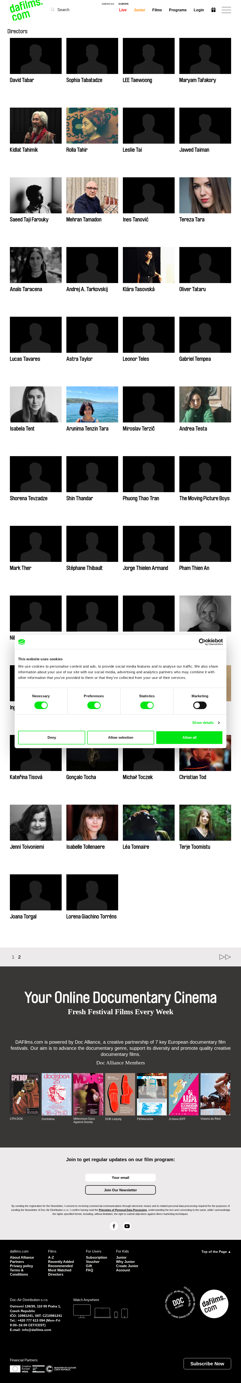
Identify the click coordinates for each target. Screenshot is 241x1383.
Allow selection (120, 737)
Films (157, 10)
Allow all (189, 737)
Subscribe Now (207, 1363)
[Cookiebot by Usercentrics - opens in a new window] (202, 641)
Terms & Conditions (19, 1272)
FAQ (89, 1270)
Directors (55, 1274)
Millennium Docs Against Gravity (84, 1120)
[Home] (27, 10)
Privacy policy (21, 1266)
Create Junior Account (127, 1268)
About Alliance (22, 1257)
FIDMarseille (145, 1119)
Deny (52, 737)
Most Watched (59, 1270)
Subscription (95, 1257)
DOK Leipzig (113, 1119)
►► (225, 957)
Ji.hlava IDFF (177, 1119)
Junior (139, 10)
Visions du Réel (211, 1118)
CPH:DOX (16, 1118)
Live (123, 10)
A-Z (51, 1257)
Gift (89, 1266)
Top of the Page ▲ (216, 1251)
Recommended (60, 1266)
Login (199, 10)
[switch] (94, 705)
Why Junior (125, 1262)
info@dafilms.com (36, 1330)
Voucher (93, 1262)
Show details (203, 723)
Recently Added (61, 1262)
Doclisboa (48, 1119)
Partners (17, 1262)
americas (108, 4)
